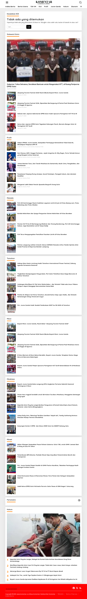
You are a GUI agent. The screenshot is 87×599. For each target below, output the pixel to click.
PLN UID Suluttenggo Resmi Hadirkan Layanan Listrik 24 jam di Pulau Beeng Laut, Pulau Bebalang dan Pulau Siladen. (48, 204)
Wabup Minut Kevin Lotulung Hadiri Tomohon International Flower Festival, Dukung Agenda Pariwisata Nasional (46, 264)
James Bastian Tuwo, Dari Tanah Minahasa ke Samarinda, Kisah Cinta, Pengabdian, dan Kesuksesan (48, 164)
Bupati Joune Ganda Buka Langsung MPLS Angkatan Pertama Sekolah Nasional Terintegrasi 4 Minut (45, 385)
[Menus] (7, 2)
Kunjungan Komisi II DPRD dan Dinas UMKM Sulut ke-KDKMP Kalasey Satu (43, 426)
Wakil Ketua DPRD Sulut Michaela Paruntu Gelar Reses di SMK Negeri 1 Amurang (45, 486)
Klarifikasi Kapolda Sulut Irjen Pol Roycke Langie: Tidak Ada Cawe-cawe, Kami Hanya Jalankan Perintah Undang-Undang (43, 566)
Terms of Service (71, 594)
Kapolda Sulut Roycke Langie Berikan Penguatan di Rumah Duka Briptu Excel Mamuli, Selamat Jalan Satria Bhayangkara (47, 406)
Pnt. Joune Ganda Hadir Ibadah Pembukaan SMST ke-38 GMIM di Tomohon (43, 305)
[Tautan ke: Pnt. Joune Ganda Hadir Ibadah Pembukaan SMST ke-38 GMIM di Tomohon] (11, 308)
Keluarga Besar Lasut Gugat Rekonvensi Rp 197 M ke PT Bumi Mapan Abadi (36, 571)
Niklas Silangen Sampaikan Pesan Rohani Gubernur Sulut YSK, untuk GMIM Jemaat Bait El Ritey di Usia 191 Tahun (48, 445)
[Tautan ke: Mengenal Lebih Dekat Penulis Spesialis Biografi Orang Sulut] (11, 188)
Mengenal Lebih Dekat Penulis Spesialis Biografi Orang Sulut (38, 184)
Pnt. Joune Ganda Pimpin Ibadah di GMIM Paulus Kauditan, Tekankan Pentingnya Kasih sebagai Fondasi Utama (47, 466)
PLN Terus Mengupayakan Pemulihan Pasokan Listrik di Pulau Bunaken (42, 234)
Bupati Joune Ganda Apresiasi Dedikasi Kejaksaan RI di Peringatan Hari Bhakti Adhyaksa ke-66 (43, 579)
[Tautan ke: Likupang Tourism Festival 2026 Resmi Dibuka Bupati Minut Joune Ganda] (11, 96)
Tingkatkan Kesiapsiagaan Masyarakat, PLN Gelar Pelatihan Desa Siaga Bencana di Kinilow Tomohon (47, 275)
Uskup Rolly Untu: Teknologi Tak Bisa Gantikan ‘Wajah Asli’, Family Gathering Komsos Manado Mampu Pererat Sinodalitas (47, 416)
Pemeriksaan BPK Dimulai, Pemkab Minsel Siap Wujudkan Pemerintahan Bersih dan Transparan (46, 456)
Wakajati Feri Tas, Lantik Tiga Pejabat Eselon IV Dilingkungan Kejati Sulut (36, 575)
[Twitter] (77, 588)
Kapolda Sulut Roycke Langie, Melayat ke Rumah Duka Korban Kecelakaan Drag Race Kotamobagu (40, 560)
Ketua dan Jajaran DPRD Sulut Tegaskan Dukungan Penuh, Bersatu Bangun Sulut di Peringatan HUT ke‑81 (46, 125)
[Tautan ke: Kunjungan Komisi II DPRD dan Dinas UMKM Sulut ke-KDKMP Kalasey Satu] (11, 429)
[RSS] (80, 588)
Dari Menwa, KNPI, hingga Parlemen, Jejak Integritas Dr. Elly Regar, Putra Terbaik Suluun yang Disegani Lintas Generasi (48, 154)
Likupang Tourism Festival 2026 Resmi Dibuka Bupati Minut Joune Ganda (42, 93)
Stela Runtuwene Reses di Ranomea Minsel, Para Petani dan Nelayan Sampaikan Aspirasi (45, 477)
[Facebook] (73, 588)
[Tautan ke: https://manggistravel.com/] (79, 500)
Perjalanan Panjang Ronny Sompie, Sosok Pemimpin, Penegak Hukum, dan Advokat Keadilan (46, 175)
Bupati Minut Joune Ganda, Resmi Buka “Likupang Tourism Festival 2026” (43, 324)
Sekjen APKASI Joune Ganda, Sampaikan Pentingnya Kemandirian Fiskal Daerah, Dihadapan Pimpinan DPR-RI (45, 143)
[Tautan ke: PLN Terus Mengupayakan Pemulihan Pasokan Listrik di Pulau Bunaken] (11, 238)
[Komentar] (43, 2)
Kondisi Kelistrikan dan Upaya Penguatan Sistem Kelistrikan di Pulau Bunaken (44, 213)
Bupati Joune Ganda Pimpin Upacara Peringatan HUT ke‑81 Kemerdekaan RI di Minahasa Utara (48, 366)
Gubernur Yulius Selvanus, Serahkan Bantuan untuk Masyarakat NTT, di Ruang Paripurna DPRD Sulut (43, 85)
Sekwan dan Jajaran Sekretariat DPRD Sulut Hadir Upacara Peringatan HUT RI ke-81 (47, 113)
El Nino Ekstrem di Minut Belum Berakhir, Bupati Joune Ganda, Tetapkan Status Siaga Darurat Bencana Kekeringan (47, 356)
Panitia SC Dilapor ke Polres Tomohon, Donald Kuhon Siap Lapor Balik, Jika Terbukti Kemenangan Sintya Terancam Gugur (46, 295)
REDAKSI (60, 594)
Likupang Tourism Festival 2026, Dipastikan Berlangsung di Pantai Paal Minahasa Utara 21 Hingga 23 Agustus (48, 104)
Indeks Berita (9, 596)
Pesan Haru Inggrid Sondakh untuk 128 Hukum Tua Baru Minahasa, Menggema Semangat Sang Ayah (48, 395)
